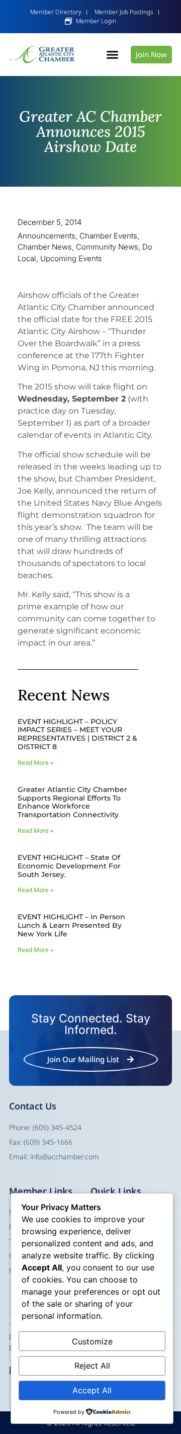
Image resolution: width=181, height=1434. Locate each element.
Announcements (46, 236)
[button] (112, 54)
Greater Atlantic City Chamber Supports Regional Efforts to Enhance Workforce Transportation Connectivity (72, 802)
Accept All (92, 1390)
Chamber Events (108, 236)
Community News (107, 247)
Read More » (35, 762)
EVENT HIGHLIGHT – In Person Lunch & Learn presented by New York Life (71, 925)
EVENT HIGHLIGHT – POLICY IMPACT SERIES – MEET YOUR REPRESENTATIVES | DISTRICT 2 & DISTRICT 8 (77, 734)
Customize (92, 1341)
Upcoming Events (71, 258)
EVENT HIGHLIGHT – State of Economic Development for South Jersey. (69, 866)
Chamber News (45, 247)
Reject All (92, 1366)
